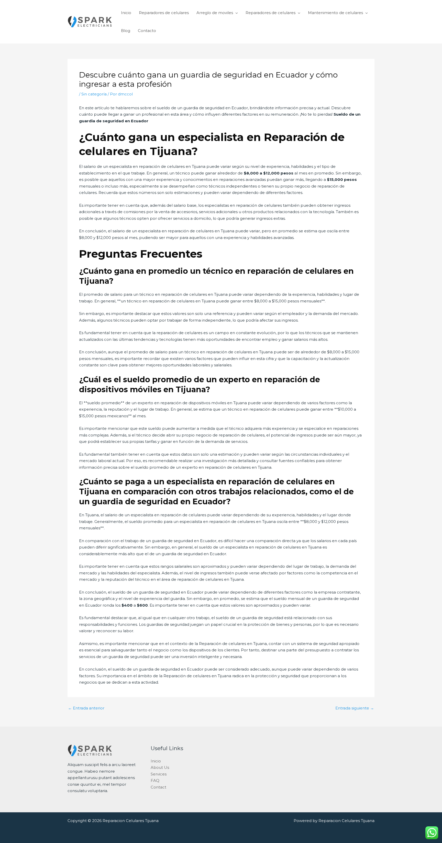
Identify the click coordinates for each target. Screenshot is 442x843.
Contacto (147, 30)
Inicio (126, 12)
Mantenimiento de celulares (335, 12)
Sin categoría (94, 94)
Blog (125, 30)
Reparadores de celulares (164, 12)
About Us (160, 767)
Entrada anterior (86, 708)
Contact (158, 787)
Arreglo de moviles (214, 12)
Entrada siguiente (354, 708)
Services (159, 774)
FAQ (155, 780)
